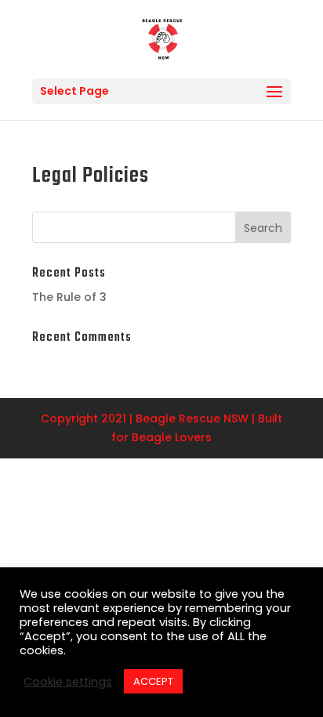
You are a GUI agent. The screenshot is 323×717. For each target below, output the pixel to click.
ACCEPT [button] (153, 681)
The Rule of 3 (69, 297)
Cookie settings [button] (68, 682)
